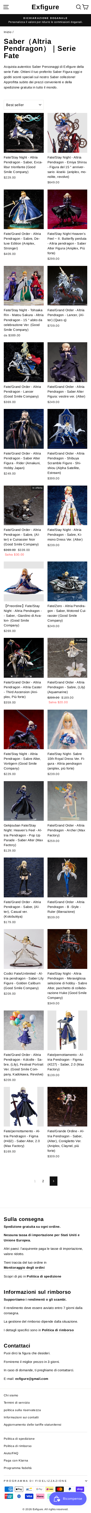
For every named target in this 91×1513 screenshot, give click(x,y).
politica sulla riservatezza (22, 1410)
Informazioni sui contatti (21, 1417)
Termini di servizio (17, 1402)
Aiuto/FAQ (11, 1453)
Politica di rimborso (18, 1446)
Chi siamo (11, 1395)
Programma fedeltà (18, 1468)
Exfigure (45, 7)
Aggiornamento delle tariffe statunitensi (32, 1424)
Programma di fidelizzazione (35, 1480)
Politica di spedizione (19, 1438)
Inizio (7, 32)
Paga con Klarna (16, 1460)
